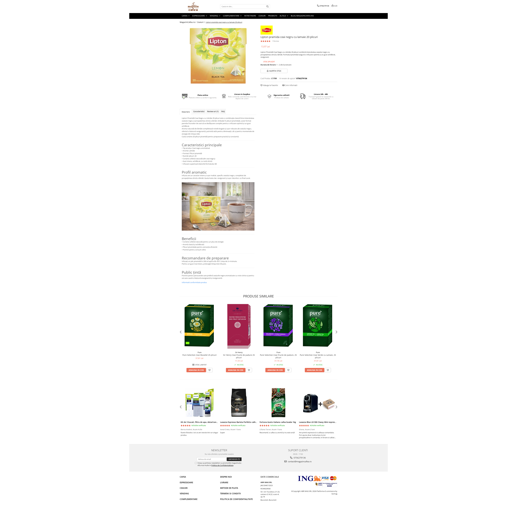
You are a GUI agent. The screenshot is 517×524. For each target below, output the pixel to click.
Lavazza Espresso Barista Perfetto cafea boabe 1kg (243, 422)
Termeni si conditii (230, 493)
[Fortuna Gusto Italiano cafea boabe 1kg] (278, 402)
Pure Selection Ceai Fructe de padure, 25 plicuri (278, 356)
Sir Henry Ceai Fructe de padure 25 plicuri (239, 356)
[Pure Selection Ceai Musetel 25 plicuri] (199, 326)
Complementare (188, 499)
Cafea (183, 476)
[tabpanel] (218, 56)
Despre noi (226, 476)
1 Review (275, 41)
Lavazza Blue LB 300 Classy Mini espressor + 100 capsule (325, 422)
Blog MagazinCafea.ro (302, 15)
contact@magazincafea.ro (299, 461)
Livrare (224, 482)
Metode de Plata (229, 488)
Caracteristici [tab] (199, 111)
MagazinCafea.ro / (188, 22)
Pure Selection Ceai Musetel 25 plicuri (199, 355)
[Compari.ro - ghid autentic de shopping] (189, 513)
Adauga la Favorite (270, 85)
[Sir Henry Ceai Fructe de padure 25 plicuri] (239, 326)
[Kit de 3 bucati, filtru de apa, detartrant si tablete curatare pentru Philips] (199, 402)
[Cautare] (267, 6)
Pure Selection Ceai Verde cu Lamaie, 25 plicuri (318, 356)
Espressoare (186, 482)
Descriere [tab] (186, 112)
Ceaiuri (184, 488)
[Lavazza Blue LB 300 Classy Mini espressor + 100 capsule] (318, 402)
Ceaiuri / (201, 22)
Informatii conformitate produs (194, 282)
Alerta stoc (275, 71)
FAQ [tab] (223, 111)
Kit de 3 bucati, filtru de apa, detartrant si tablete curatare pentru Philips (214, 422)
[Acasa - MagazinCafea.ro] (193, 6)
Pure (199, 352)
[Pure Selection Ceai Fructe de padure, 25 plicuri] (278, 326)
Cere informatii (290, 85)
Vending (184, 493)
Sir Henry (239, 352)
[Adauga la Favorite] (209, 370)
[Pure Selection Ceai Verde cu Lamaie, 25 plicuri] (317, 326)
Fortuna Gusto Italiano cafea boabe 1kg (278, 422)
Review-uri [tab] (213, 111)
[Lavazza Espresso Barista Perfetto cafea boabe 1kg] (239, 402)
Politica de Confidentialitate (222, 465)
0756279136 (299, 457)
